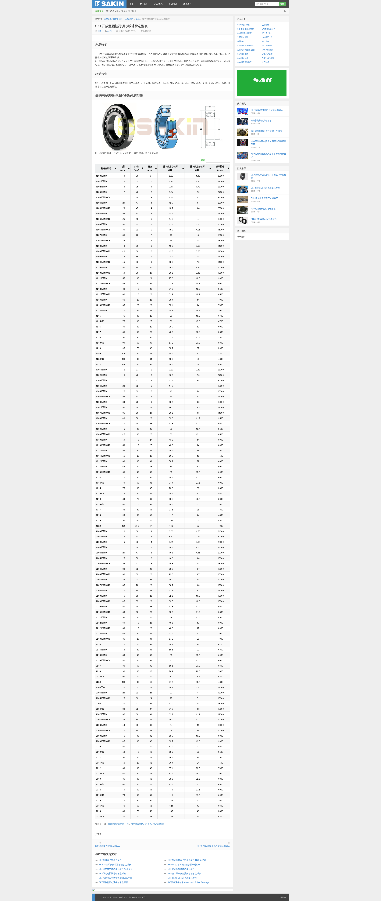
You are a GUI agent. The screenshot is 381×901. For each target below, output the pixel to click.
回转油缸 (241, 41)
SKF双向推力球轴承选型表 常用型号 (116, 868)
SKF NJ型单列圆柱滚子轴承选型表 (115, 864)
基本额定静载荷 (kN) (197, 168)
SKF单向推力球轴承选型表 (107, 845)
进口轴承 (265, 62)
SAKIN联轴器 (242, 54)
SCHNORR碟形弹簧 (245, 29)
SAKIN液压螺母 (268, 58)
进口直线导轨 (267, 45)
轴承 (138, 19)
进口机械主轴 (242, 37)
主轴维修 (265, 24)
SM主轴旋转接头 (268, 29)
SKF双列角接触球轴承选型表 (181, 868)
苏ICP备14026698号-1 (137, 897)
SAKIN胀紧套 (267, 49)
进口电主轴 (266, 33)
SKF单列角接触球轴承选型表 (112, 873)
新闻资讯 (173, 3)
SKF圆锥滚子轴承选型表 (110, 859)
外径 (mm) (136, 168)
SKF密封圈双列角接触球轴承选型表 (115, 877)
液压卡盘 (265, 41)
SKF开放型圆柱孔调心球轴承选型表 (121, 26)
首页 (131, 3)
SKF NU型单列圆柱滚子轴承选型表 (184, 864)
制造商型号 (106, 168)
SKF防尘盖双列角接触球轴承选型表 (184, 873)
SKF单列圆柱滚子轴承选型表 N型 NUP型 (187, 859)
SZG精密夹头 (267, 37)
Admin (110, 30)
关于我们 (144, 3)
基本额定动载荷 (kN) (170, 168)
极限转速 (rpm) (220, 168)
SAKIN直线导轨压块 (245, 45)
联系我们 (187, 3)
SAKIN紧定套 (242, 58)
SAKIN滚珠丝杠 (243, 24)
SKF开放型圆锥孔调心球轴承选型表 (213, 845)
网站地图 (282, 897)
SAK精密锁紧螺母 (244, 62)
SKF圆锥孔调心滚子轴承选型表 (182, 877)
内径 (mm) (122, 168)
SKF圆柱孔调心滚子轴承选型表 (113, 882)
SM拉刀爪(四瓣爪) (244, 33)
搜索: (203, 160)
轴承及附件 (129, 19)
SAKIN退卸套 (267, 54)
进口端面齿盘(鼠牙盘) (246, 49)
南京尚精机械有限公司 (109, 4)
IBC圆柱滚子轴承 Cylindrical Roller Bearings (188, 882)
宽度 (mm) (150, 168)
